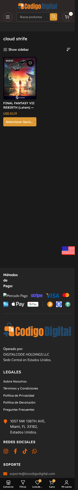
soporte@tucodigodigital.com (32, 474)
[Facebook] (15, 452)
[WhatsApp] (34, 452)
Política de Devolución (19, 402)
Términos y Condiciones (20, 388)
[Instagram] (5, 452)
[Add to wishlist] (30, 63)
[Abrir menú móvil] (8, 17)
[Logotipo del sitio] (37, 5)
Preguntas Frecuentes (18, 410)
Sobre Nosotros (15, 381)
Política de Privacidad (18, 395)
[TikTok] (25, 452)
